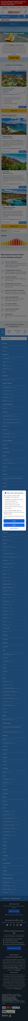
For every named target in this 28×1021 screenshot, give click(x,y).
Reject (14, 525)
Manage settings (14, 528)
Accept (14, 521)
